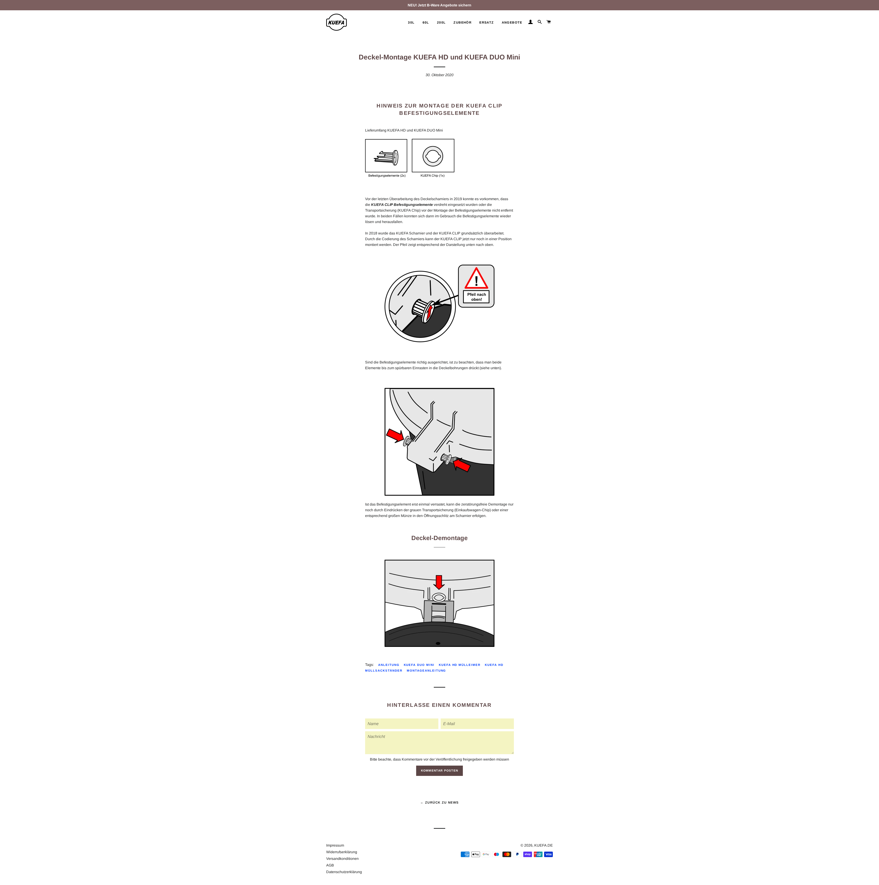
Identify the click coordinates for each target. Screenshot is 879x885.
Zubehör (462, 22)
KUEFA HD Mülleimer (459, 665)
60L (426, 22)
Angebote (512, 22)
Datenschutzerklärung (344, 872)
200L (441, 22)
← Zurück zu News (439, 802)
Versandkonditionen (342, 859)
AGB (330, 865)
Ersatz (486, 22)
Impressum (335, 845)
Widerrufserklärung (341, 852)
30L (411, 22)
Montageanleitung (426, 670)
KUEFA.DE (543, 845)
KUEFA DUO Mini (419, 665)
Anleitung (388, 665)
